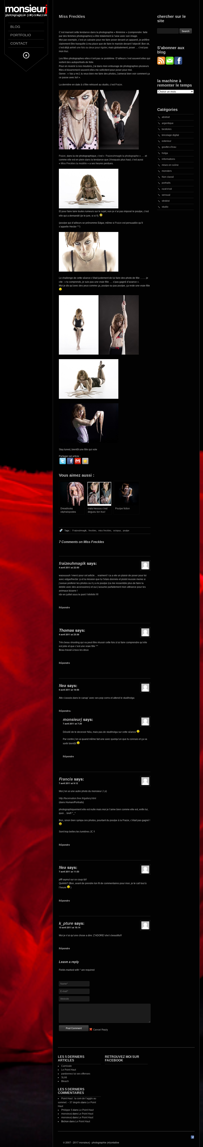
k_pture (66, 923)
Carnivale (66, 1066)
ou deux (90, 47)
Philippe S (66, 1110)
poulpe (126, 530)
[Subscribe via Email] (170, 63)
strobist (165, 200)
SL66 (64, 1077)
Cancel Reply (100, 1029)
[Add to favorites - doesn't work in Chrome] (85, 461)
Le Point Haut (68, 1069)
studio (165, 206)
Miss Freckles (72, 16)
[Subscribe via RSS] (161, 63)
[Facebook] (70, 461)
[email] (78, 461)
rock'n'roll (167, 189)
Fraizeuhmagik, (79, 530)
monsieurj (72, 719)
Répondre (64, 607)
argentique (167, 123)
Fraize (118, 84)
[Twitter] (62, 461)
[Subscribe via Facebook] (178, 63)
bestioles (166, 129)
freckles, (93, 530)
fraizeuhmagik (72, 563)
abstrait (166, 117)
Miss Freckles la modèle (74, 163)
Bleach (65, 1081)
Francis (66, 779)
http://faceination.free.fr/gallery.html (77, 798)
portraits (166, 182)
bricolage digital (170, 135)
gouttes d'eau (169, 147)
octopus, (117, 530)
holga (165, 153)
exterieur (166, 141)
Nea (62, 685)
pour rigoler (101, 47)
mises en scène (170, 165)
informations (168, 159)
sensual (166, 195)
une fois (80, 47)
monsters (167, 171)
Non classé (168, 177)
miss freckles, (105, 530)
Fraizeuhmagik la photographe (122, 156)
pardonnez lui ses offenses (75, 1073)
